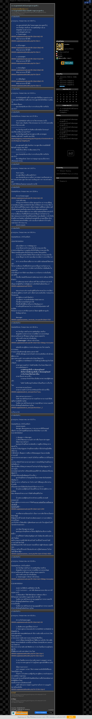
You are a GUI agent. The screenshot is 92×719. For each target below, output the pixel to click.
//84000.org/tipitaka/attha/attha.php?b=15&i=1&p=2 (27, 656)
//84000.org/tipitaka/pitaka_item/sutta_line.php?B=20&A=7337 (31, 319)
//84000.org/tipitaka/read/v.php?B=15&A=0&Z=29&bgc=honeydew (32, 343)
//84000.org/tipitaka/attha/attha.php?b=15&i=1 (25, 41)
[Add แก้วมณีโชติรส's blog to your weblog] (67, 173)
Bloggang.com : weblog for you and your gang (20, 0)
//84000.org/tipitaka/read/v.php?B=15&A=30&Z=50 (27, 47)
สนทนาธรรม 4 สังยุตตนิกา (67, 84)
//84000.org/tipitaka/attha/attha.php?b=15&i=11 (26, 85)
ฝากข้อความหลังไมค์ (63, 52)
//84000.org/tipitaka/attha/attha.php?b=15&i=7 (25, 63)
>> (76, 89)
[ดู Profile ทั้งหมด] (69, 49)
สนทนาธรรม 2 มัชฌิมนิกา (67, 80)
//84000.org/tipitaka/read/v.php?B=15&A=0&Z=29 (27, 36)
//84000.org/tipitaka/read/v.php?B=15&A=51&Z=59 (27, 59)
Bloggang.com (63, 181)
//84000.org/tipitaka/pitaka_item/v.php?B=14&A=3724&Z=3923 (31, 554)
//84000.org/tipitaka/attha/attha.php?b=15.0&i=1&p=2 (28, 689)
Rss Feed (60, 54)
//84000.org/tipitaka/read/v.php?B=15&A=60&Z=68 (27, 70)
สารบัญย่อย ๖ (63, 112)
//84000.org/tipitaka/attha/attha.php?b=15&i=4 (25, 52)
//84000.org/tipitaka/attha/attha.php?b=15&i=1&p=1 (27, 653)
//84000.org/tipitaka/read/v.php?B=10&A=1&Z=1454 (27, 509)
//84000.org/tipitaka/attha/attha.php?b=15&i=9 (25, 74)
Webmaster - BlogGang (65, 171)
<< (57, 89)
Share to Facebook (41, 712)
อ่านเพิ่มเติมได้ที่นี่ (60, 717)
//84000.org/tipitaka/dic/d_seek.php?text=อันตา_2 (27, 407)
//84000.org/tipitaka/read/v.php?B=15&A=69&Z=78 (27, 81)
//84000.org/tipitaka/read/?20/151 (21, 286)
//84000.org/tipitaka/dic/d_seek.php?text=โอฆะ (26, 392)
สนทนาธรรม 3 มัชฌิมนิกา (67, 82)
